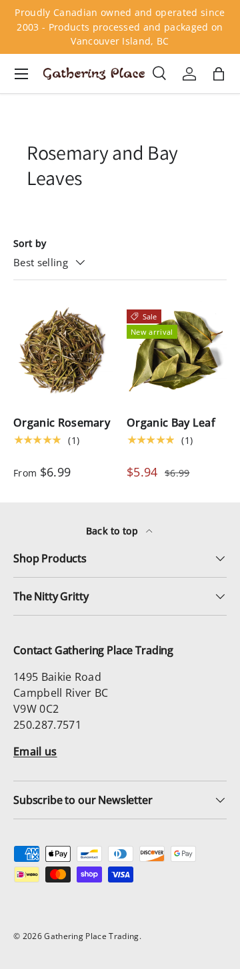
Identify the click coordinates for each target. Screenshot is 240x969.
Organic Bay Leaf (171, 422)
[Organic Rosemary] (63, 351)
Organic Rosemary (61, 422)
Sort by (29, 243)
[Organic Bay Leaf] (177, 351)
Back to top (113, 530)
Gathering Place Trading (91, 936)
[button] (218, 74)
